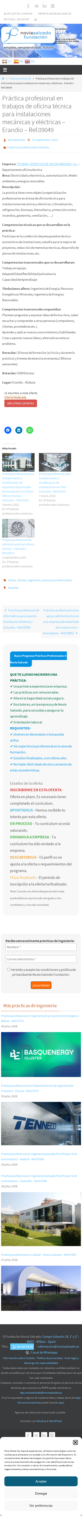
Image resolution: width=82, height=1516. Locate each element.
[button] (75, 1442)
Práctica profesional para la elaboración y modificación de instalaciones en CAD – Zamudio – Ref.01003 (55, 480)
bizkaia (21, 578)
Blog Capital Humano (18, 13)
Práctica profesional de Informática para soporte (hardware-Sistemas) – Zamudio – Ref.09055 (21, 614)
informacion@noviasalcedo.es (58, 1343)
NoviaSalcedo (16, 140)
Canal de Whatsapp (43, 1348)
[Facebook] (28, 5)
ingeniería (34, 578)
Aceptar (41, 1481)
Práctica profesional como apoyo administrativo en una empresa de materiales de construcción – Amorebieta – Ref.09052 (61, 617)
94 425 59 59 (25, 1343)
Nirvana (41, 1417)
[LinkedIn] (44, 5)
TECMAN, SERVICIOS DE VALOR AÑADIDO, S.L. (47, 162)
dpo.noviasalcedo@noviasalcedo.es (41, 1389)
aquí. (62, 1398)
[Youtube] (36, 5)
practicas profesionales (57, 578)
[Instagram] (52, 5)
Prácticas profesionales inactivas (28, 146)
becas (12, 578)
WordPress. (55, 1417)
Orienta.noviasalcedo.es (54, 13)
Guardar (13, 584)
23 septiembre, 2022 (45, 140)
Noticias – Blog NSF (16, 19)
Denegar (41, 1493)
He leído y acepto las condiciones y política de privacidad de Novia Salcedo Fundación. (43, 968)
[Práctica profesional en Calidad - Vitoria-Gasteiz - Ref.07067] (41, 1304)
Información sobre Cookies (19, 1354)
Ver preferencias (41, 1505)
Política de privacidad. (50, 1354)
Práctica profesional (20, 78)
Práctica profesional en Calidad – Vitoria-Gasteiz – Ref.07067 (39, 1250)
